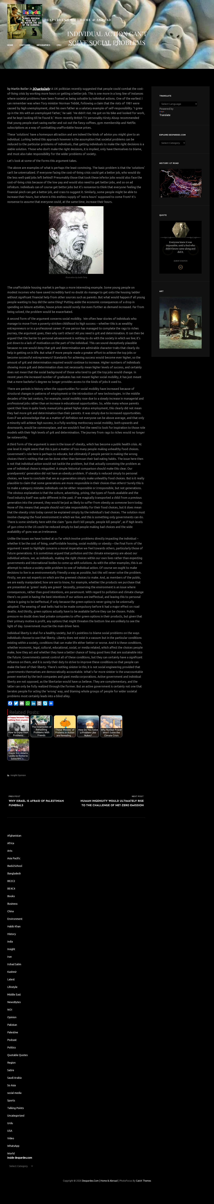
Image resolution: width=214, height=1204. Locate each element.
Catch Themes (143, 1180)
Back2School (14, 865)
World (11, 1153)
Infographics (43, 45)
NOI (9, 1009)
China (10, 911)
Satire (10, 1070)
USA (9, 1130)
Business (12, 903)
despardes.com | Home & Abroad (78, 20)
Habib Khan (14, 926)
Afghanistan (14, 835)
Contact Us (74, 45)
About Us (91, 45)
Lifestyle (12, 986)
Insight (13, 775)
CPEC (59, 45)
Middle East (14, 994)
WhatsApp (13, 1145)
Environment (14, 918)
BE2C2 (11, 880)
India (10, 941)
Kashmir (12, 971)
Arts (9, 850)
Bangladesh (14, 873)
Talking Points (15, 1108)
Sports (11, 1100)
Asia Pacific (13, 858)
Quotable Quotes (17, 1055)
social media (14, 1092)
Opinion (22, 775)
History (11, 933)
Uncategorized (15, 1115)
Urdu (10, 1123)
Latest (11, 979)
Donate (107, 45)
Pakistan (12, 1024)
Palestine (12, 1032)
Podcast (12, 1039)
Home (10, 45)
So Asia (11, 1085)
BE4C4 (11, 888)
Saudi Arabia (14, 1077)
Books (11, 896)
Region (11, 1062)
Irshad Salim (14, 964)
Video (10, 1138)
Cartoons (25, 45)
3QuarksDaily (41, 88)
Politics (11, 1047)
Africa (10, 843)
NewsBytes (14, 1002)
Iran (9, 956)
